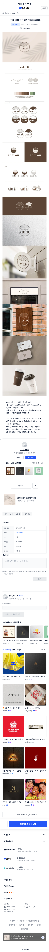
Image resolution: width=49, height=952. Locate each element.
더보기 (43, 649)
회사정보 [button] (7, 834)
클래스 (39, 925)
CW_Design (28, 711)
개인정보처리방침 (33, 921)
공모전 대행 (24, 929)
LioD (3, 805)
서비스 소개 (8, 880)
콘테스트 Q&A (9, 886)
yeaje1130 (24, 449)
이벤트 (8, 892)
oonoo (27, 773)
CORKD (4, 711)
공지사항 (21, 921)
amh (26, 679)
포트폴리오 (5, 13)
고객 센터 (7, 898)
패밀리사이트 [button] (8, 841)
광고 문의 (30, 925)
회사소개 (12, 921)
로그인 (44, 8)
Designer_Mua (29, 742)
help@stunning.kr (29, 907)
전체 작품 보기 (37, 463)
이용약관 (21, 925)
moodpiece (6, 679)
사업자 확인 (11, 925)
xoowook (5, 774)
